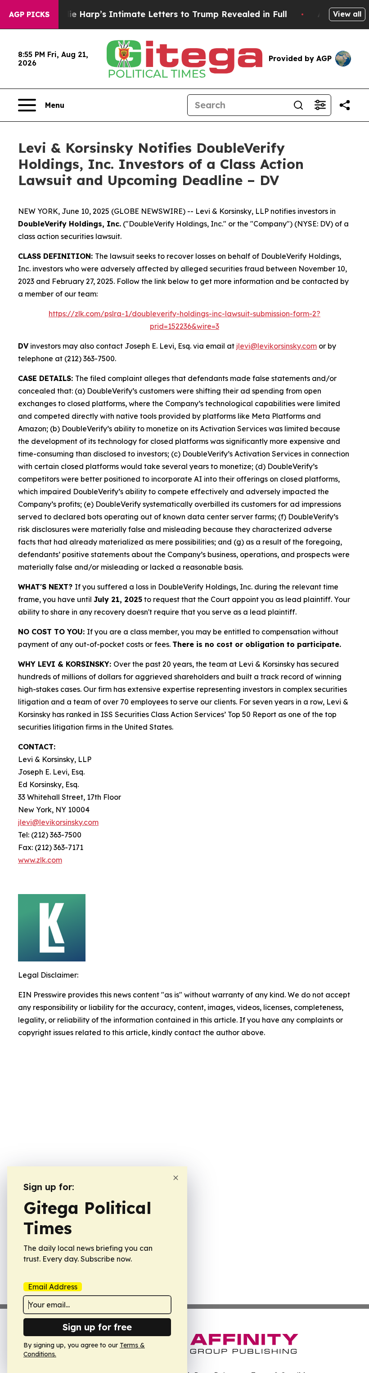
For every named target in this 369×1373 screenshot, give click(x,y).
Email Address (52, 1286)
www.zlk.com (40, 859)
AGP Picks (29, 14)
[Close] (175, 1178)
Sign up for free (97, 1327)
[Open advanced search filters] (320, 105)
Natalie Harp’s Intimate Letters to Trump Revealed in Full (166, 14)
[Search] (298, 105)
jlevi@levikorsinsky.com (276, 345)
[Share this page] (344, 105)
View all (347, 13)
